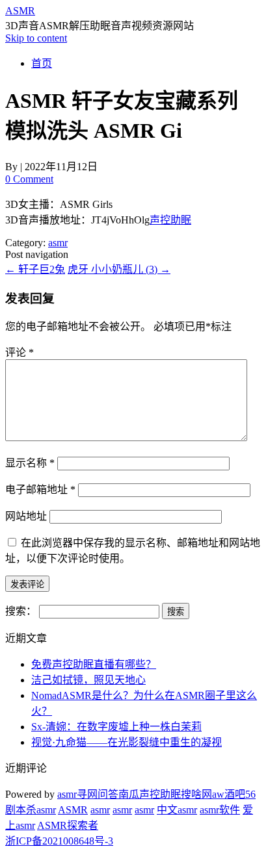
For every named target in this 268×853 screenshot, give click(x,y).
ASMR (20, 10)
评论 (19, 352)
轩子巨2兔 (35, 269)
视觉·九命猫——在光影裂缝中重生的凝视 (126, 742)
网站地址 (26, 516)
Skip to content (36, 38)
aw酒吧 (228, 794)
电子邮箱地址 (40, 489)
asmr (58, 242)
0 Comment (29, 179)
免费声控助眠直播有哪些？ (93, 664)
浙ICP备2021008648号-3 (59, 841)
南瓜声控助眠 (149, 794)
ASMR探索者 (67, 825)
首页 (41, 63)
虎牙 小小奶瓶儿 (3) (119, 269)
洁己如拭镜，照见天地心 (88, 679)
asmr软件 (220, 809)
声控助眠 (170, 219)
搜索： (20, 611)
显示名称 (30, 462)
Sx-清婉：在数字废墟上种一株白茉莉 (116, 726)
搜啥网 (196, 794)
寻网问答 (97, 794)
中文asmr (177, 809)
